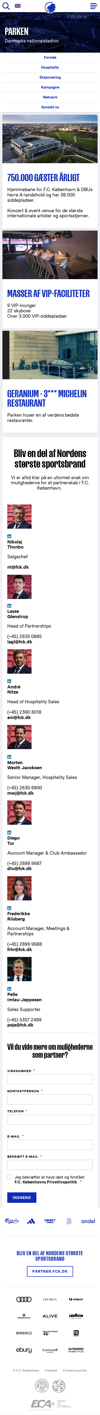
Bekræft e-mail (22, 1156)
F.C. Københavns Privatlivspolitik (46, 1182)
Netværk (50, 97)
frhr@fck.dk (19, 949)
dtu (11, 868)
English (19, 6)
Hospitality (50, 67)
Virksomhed (19, 1071)
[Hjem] (50, 7)
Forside (50, 57)
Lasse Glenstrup (17, 614)
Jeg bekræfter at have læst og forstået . (49, 1179)
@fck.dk (25, 793)
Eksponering (50, 77)
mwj (12, 793)
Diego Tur (13, 840)
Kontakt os (50, 107)
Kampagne (50, 87)
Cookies (51, 1370)
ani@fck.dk (19, 717)
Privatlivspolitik (75, 1370)
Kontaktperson (23, 1091)
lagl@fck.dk (19, 641)
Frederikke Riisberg (18, 916)
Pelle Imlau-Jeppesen (24, 997)
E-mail (13, 1136)
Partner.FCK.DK (50, 1271)
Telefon (15, 1111)
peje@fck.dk (20, 1024)
